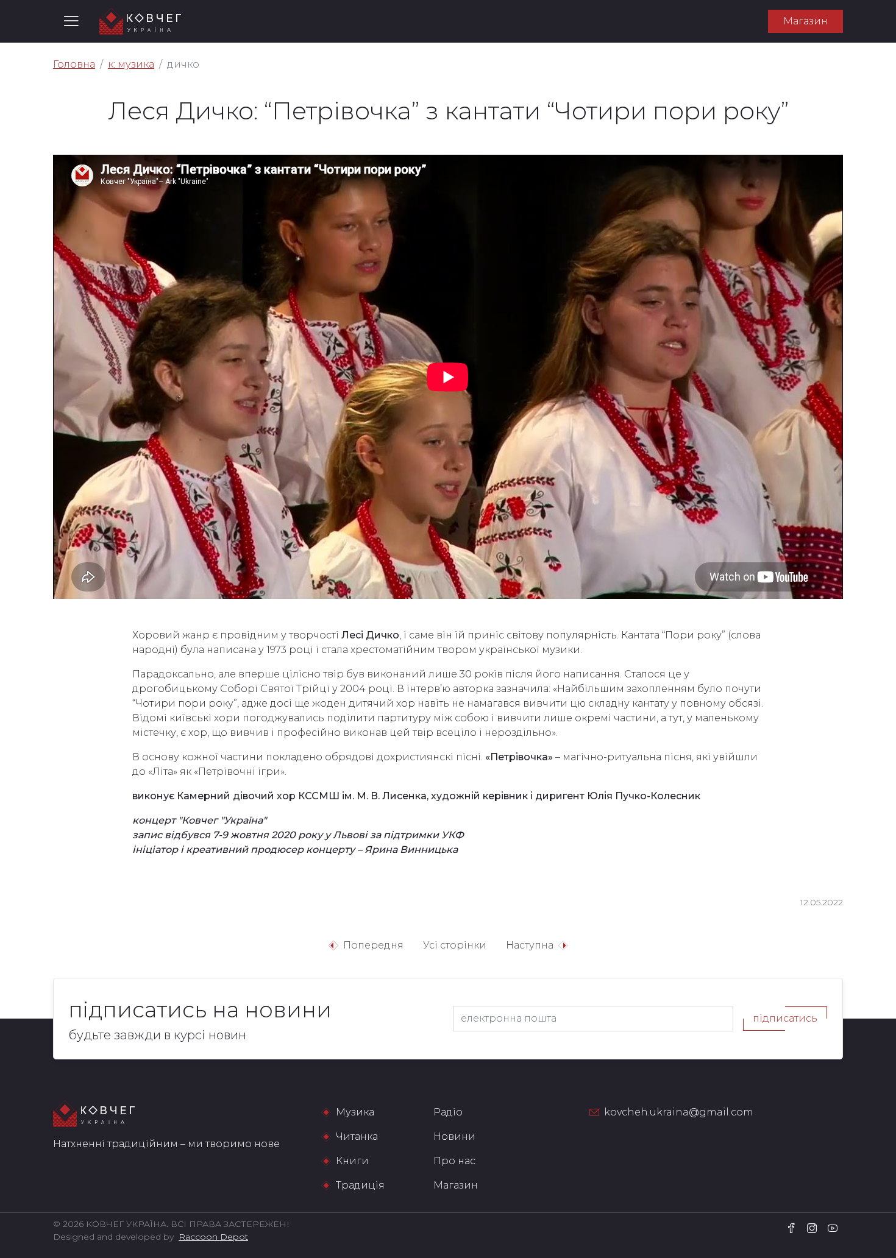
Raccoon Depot (213, 1236)
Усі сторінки (454, 945)
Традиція (360, 1185)
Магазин (805, 21)
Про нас (454, 1161)
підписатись (785, 1018)
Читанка (357, 1136)
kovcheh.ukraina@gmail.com (678, 1112)
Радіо (448, 1112)
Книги (352, 1161)
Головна (74, 64)
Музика (355, 1112)
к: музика (131, 64)
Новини (454, 1136)
